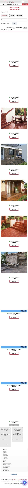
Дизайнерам (5, 467)
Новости (5, 449)
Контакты (5, 452)
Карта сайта (11, 484)
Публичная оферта (14, 474)
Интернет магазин (5, 23)
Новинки (5, 461)
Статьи (4, 451)
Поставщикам (6, 470)
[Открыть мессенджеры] (25, 483)
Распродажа (5, 458)
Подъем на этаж (6, 466)
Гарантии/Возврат (7, 463)
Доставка (5, 457)
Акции (4, 460)
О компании (5, 455)
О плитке (5, 454)
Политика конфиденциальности (12, 483)
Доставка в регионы (7, 464)
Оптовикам (5, 469)
